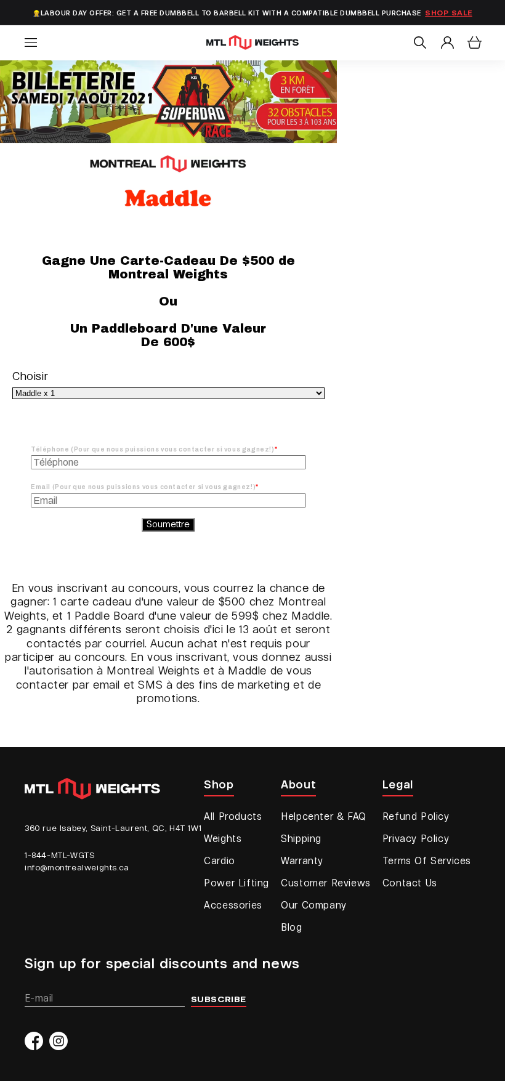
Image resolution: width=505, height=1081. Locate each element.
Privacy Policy (415, 839)
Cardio (219, 861)
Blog (291, 928)
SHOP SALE (448, 13)
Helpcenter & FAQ (323, 817)
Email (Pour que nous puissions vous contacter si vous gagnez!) (143, 487)
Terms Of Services (426, 861)
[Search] (420, 42)
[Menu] (30, 42)
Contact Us (409, 884)
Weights (222, 839)
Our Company (314, 906)
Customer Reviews (326, 884)
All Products (233, 817)
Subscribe (218, 999)
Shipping (301, 839)
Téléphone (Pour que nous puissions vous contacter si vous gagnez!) (153, 449)
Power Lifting (236, 884)
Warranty (302, 861)
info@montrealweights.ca (77, 868)
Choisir (30, 377)
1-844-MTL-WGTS (59, 855)
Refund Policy (416, 817)
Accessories (233, 906)
